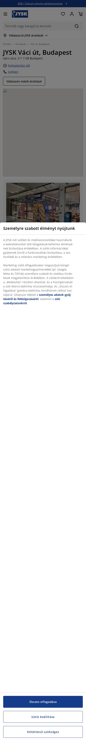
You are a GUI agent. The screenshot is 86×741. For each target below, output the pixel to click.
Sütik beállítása (43, 717)
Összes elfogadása (43, 702)
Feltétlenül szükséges (43, 732)
